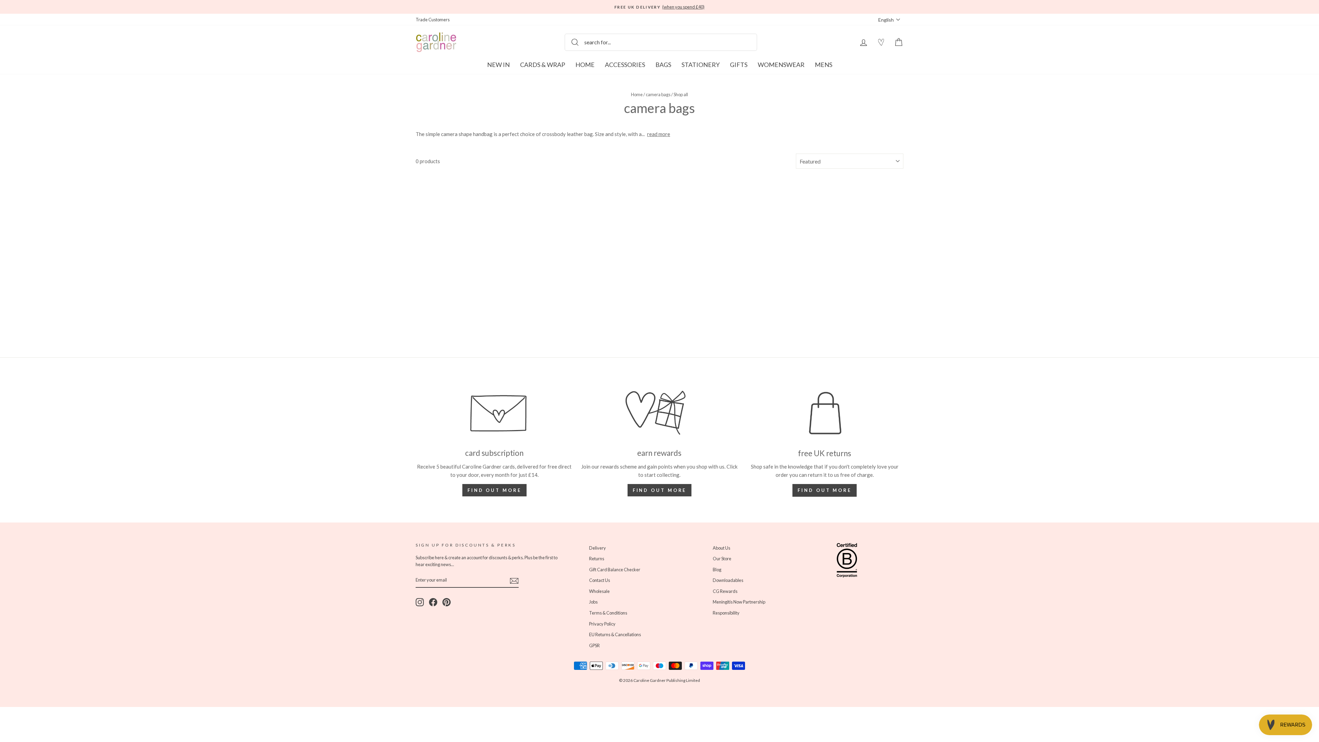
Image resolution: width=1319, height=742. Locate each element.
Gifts (738, 64)
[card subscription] (494, 412)
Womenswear (781, 64)
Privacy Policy (602, 624)
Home (585, 64)
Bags (663, 64)
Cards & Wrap (542, 64)
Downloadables (728, 580)
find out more (660, 490)
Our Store (722, 558)
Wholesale (599, 591)
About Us (721, 548)
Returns (596, 558)
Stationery (700, 64)
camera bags (658, 94)
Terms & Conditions (608, 613)
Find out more (494, 490)
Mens (823, 64)
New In (498, 64)
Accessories (625, 64)
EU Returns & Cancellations (615, 634)
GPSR (594, 645)
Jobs (593, 602)
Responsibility (726, 613)
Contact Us (599, 580)
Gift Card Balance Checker (614, 569)
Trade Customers (433, 19)
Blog (717, 569)
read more (658, 134)
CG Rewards (725, 591)
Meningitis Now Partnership (739, 602)
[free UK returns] (824, 413)
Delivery (597, 548)
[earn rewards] (660, 412)
